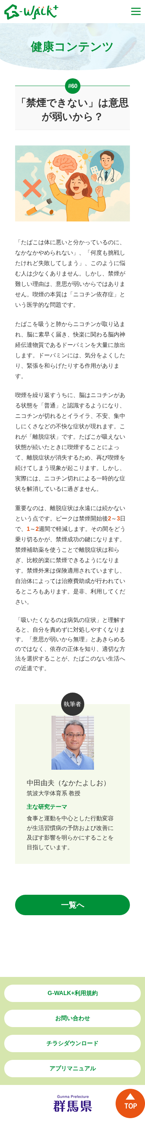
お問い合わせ (72, 1018)
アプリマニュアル (72, 1068)
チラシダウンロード (72, 1043)
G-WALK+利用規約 (73, 993)
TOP (130, 1103)
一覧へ (72, 905)
